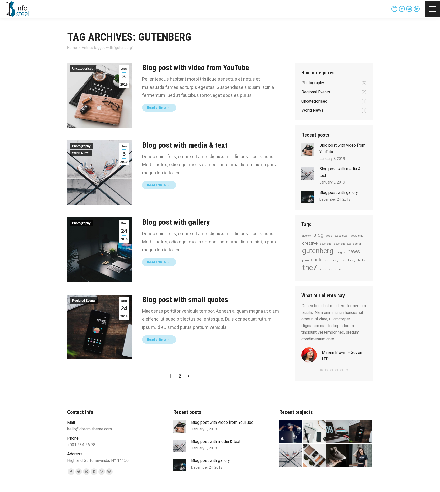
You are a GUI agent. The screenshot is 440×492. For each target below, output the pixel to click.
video (323, 269)
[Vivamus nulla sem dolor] (314, 432)
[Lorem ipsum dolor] (338, 455)
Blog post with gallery (176, 222)
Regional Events (84, 300)
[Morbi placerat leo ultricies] (314, 455)
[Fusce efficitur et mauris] (361, 432)
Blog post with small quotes (185, 299)
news (354, 251)
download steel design (348, 243)
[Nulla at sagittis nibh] (291, 455)
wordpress (334, 269)
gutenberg (317, 251)
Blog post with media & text (184, 144)
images (340, 252)
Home (72, 48)
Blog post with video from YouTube (195, 67)
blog (318, 235)
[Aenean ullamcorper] (361, 455)
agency (306, 235)
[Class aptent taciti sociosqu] (291, 432)
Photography (81, 146)
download (326, 243)
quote (316, 259)
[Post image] (307, 149)
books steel (341, 235)
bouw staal (357, 235)
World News (80, 153)
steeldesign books (354, 260)
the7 (309, 267)
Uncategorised (82, 69)
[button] (321, 370)
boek (329, 235)
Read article (156, 108)
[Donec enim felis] (338, 432)
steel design (332, 260)
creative (310, 243)
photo (305, 260)
